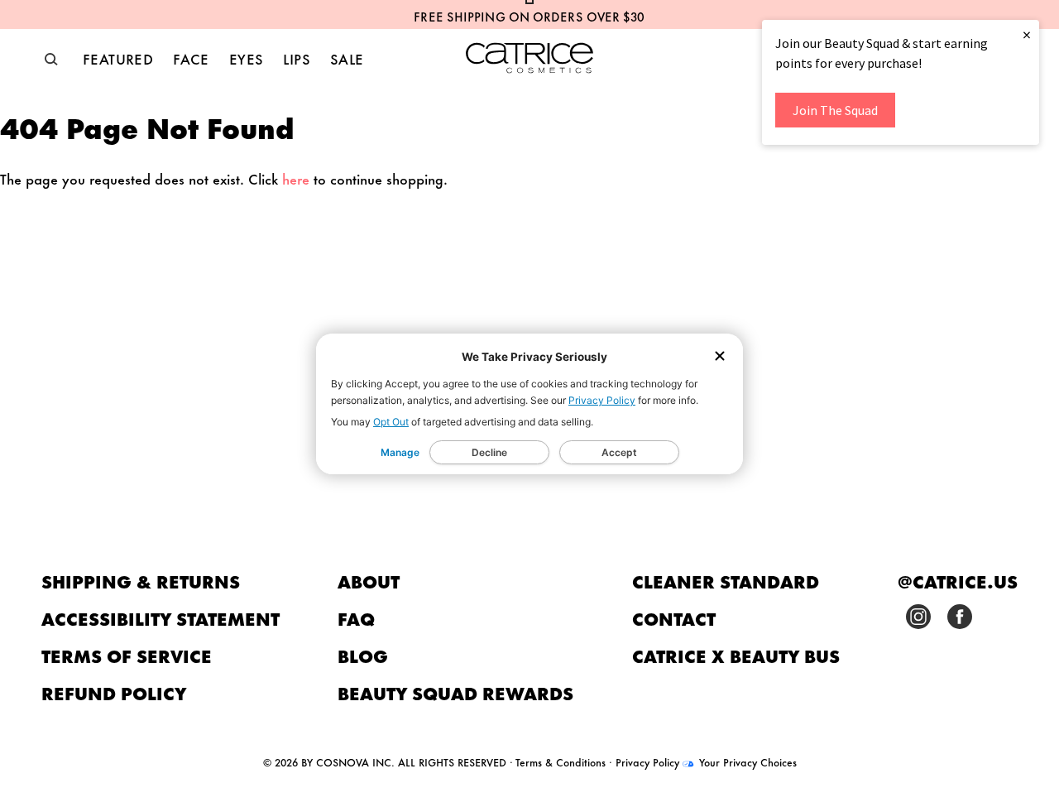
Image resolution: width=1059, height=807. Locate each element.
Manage (400, 452)
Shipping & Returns (140, 580)
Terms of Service (126, 655)
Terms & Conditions (560, 761)
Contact (674, 618)
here (295, 178)
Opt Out (391, 422)
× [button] (1027, 34)
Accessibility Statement (160, 618)
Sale (347, 58)
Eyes (246, 58)
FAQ (356, 618)
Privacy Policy (601, 400)
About (369, 580)
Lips (296, 58)
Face (191, 58)
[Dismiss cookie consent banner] (720, 357)
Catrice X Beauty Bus (736, 655)
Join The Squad (835, 110)
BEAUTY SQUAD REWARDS (455, 692)
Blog (363, 655)
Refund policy (114, 692)
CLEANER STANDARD (725, 580)
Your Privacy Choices (746, 761)
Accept (619, 452)
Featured (118, 58)
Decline (489, 452)
